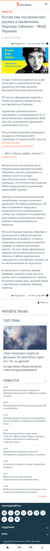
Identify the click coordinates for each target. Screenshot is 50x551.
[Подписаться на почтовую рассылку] (17, 519)
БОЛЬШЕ (43, 497)
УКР (30, 547)
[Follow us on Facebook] (4, 513)
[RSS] (4, 519)
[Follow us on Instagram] (23, 513)
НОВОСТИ (11, 381)
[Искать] (42, 547)
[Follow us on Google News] (30, 513)
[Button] (18, 44)
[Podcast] (10, 519)
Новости (7, 12)
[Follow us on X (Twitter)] (10, 513)
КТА (19, 547)
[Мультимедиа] (8, 547)
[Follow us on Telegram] (36, 513)
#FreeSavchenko (10, 143)
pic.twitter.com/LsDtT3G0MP (17, 146)
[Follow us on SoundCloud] (43, 513)
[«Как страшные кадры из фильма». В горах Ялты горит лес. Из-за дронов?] (25, 337)
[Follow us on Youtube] (17, 513)
